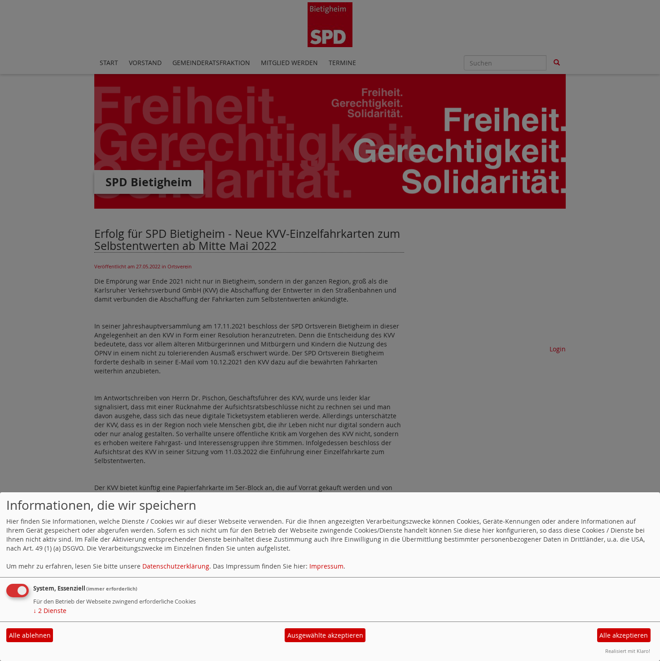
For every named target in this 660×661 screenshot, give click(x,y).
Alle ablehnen (30, 635)
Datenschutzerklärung (175, 566)
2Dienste (49, 610)
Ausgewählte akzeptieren (325, 635)
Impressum (326, 566)
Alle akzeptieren (623, 635)
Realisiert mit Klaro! (627, 651)
